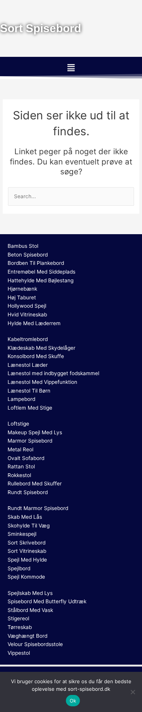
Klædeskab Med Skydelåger (41, 348)
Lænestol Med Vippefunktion (42, 382)
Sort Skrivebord (26, 543)
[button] (70, 68)
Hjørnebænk (22, 289)
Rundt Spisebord (28, 492)
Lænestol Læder (28, 365)
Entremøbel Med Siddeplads (41, 272)
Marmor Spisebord (30, 441)
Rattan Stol (21, 466)
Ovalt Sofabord (26, 458)
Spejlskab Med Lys (30, 593)
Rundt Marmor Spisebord (38, 508)
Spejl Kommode (26, 577)
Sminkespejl (22, 534)
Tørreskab (20, 627)
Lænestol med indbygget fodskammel (53, 373)
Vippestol (19, 653)
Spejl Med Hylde (27, 560)
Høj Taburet (22, 297)
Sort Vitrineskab (27, 551)
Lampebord (21, 399)
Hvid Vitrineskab (27, 314)
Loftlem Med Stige (30, 408)
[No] (132, 692)
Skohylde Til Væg (29, 526)
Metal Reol (20, 449)
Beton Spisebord (28, 255)
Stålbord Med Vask (30, 610)
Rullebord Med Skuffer (35, 483)
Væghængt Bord (27, 636)
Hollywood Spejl (27, 306)
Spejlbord (19, 568)
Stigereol (18, 618)
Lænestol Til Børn (29, 391)
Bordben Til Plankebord (36, 263)
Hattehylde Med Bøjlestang (40, 280)
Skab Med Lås (25, 517)
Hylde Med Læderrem (34, 323)
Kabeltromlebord (28, 339)
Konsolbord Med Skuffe (36, 356)
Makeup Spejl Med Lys (35, 432)
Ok (73, 701)
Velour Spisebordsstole (35, 644)
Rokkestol (19, 475)
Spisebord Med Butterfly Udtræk (47, 601)
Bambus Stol (23, 246)
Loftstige (18, 424)
